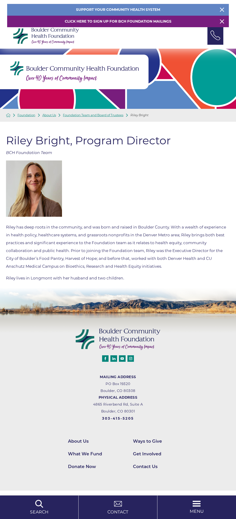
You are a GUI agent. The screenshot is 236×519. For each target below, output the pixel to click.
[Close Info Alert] (222, 9)
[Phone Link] (215, 35)
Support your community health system (118, 9)
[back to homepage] (8, 115)
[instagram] (130, 358)
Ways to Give (147, 441)
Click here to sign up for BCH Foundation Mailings (118, 21)
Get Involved (147, 454)
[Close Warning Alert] (222, 21)
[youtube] (122, 358)
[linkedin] (113, 358)
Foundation (26, 115)
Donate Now (82, 466)
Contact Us (145, 466)
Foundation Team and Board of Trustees (93, 115)
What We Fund (85, 454)
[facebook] (105, 358)
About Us (49, 115)
